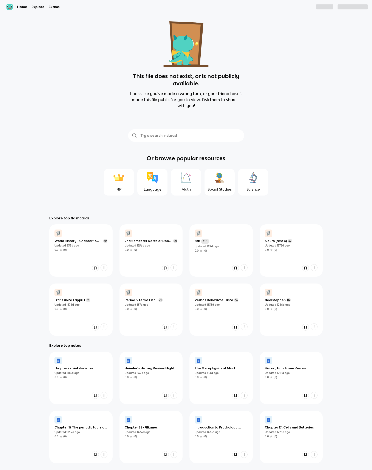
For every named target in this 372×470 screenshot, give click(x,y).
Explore (37, 7)
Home (22, 7)
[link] (81, 250)
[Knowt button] (95, 268)
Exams (54, 7)
